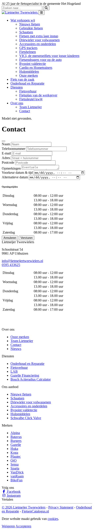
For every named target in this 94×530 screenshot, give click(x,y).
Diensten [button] (16, 87)
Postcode (8, 162)
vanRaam (17, 476)
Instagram (13, 495)
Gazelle (15, 445)
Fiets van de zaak (22, 79)
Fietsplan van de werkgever (38, 95)
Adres (6, 158)
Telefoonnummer (13, 149)
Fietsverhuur (28, 91)
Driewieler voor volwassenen (39, 40)
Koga (14, 452)
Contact (24, 111)
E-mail (6, 153)
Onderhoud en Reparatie (27, 83)
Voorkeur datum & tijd (17, 172)
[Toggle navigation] (41, 12)
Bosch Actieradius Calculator (30, 379)
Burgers (15, 441)
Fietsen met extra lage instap (38, 36)
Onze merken (28, 75)
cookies (53, 519)
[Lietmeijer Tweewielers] (20, 12)
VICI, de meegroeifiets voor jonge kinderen (49, 56)
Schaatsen (26, 32)
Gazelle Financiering (24, 375)
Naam (6, 144)
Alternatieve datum (15, 177)
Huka (14, 448)
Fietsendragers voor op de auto (40, 60)
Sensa (14, 464)
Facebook (13, 491)
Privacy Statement (60, 507)
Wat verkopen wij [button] (22, 20)
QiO (13, 460)
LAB (14, 371)
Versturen (27, 237)
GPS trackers (28, 48)
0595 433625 (11, 265)
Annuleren (9, 237)
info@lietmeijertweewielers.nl (22, 261)
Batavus (16, 437)
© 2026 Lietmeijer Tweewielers (23, 507)
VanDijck (17, 472)
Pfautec (15, 456)
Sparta (14, 468)
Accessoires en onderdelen (37, 44)
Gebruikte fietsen (31, 28)
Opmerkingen (11, 168)
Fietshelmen (27, 52)
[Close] (3, 141)
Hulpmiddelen (29, 71)
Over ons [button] (16, 103)
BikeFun (16, 480)
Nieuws (15, 349)
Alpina (15, 433)
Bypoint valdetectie (32, 64)
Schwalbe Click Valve (25, 418)
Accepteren (23, 526)
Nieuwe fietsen (29, 24)
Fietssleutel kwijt (30, 99)
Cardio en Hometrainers (35, 67)
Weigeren (8, 526)
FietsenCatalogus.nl (35, 511)
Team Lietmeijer (30, 107)
